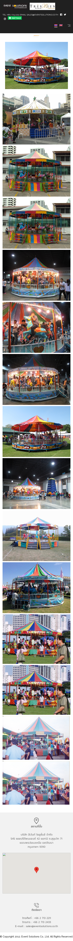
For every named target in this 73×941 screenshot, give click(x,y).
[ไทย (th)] (55, 25)
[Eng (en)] (60, 25)
